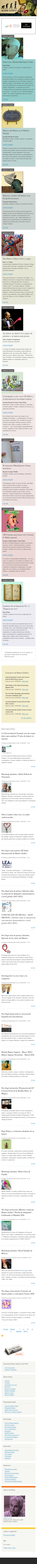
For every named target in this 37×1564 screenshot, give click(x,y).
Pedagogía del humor (10, 1408)
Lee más (33, 766)
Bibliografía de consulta (11, 1469)
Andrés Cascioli (7, 1518)
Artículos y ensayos (10, 1425)
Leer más (5, 99)
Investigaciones (9, 1439)
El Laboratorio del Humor (11, 1437)
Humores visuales (9, 1393)
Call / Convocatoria (10, 1368)
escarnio (13, 1548)
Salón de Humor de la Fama (12, 1450)
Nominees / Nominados (11, 1370)
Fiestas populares (9, 1475)
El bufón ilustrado (9, 1433)
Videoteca (7, 1471)
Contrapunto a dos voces (11, 1385)
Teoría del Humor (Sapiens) (12, 1423)
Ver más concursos (26, 718)
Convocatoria (26, 26)
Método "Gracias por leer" (11, 1410)
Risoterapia (8, 1431)
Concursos (7, 1383)
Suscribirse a (2, 1336)
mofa (9, 1548)
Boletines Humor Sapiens (11, 1477)
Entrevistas (7, 1387)
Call (26, 24)
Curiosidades (8, 1456)
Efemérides (8, 1458)
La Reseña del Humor (10, 1479)
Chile (26, 1270)
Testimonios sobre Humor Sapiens (13, 1481)
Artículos (7, 1381)
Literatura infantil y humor (11, 1406)
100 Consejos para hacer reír (12, 1435)
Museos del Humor (9, 1395)
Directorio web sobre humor (12, 1473)
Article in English (8, 73)
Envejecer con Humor (10, 1389)
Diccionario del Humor (9, 1535)
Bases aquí (25, 681)
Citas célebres (8, 1454)
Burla (6, 1548)
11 (11, 1331)
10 (32, 1329)
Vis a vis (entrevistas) (10, 1429)
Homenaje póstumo (10, 1452)
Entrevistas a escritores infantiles (13, 1412)
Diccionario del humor (10, 1427)
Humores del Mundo (10, 1391)
